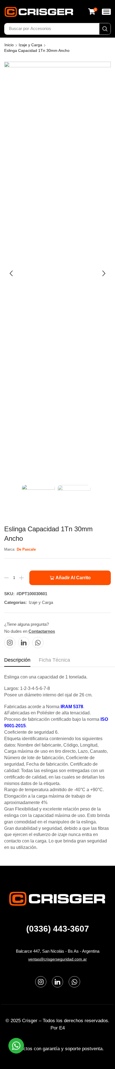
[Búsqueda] (105, 28)
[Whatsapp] (38, 642)
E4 (62, 1028)
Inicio (9, 45)
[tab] (17, 662)
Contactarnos (41, 631)
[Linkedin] (23, 642)
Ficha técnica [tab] (54, 660)
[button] (92, 11)
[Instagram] (9, 642)
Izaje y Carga (30, 45)
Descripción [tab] (17, 660)
